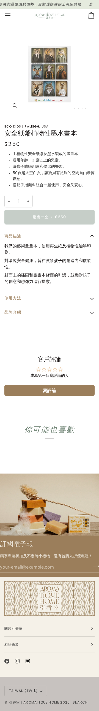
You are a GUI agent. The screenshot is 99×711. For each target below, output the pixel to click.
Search (80, 702)
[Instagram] (17, 661)
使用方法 (12, 298)
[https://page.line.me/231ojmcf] (27, 661)
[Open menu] (12, 15)
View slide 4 (85, 108)
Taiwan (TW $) (23, 690)
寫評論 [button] (49, 390)
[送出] (94, 566)
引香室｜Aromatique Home (34, 702)
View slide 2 (78, 108)
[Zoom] (15, 105)
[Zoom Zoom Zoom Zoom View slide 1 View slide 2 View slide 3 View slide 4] (49, 70)
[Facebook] (6, 661)
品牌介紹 (12, 312)
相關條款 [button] (11, 644)
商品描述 (12, 236)
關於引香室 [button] (13, 628)
